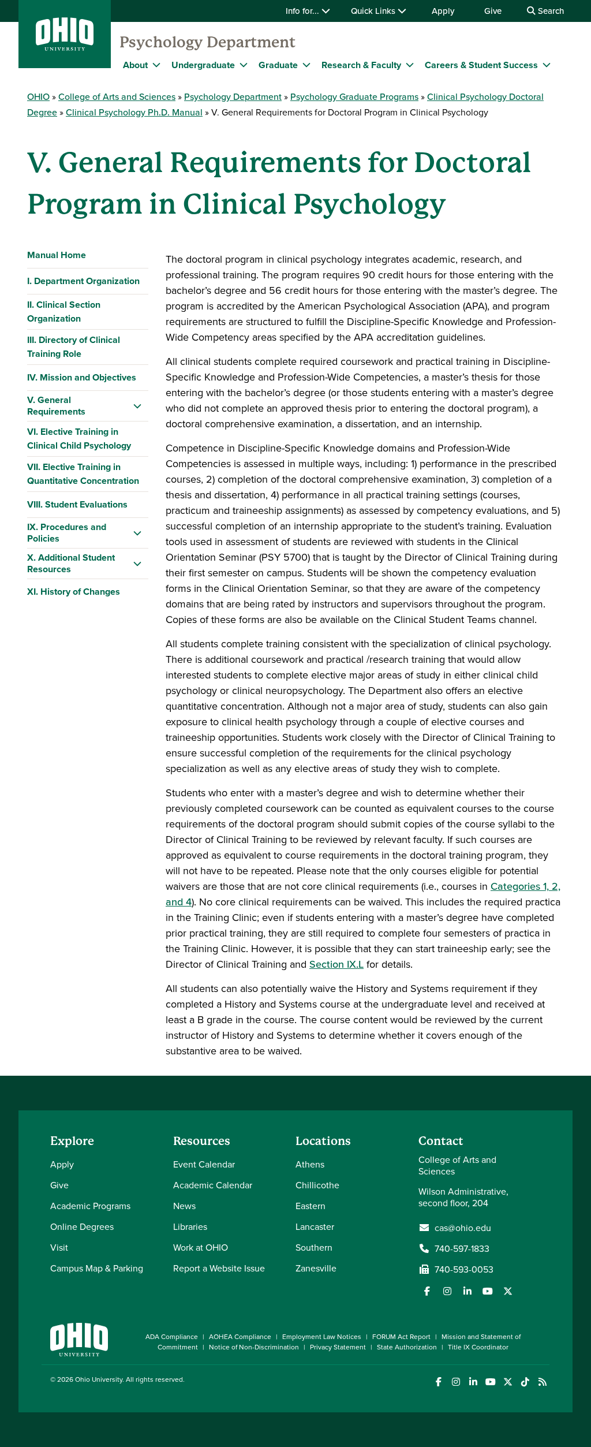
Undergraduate (203, 65)
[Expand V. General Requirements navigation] (137, 406)
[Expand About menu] (156, 64)
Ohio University (98, 1379)
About (135, 65)
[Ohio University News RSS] (542, 1382)
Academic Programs (90, 1205)
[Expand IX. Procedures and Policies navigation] (137, 533)
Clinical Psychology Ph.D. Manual (134, 112)
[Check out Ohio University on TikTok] (525, 1382)
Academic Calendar (212, 1185)
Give (493, 11)
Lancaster (315, 1226)
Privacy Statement (338, 1347)
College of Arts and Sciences (116, 96)
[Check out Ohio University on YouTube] (490, 1382)
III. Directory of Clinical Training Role (73, 346)
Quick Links (374, 11)
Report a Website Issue (219, 1268)
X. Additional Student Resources (71, 563)
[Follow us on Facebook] (427, 1291)
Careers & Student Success (481, 65)
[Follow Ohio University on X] (507, 1382)
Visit (59, 1247)
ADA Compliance (171, 1336)
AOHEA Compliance (240, 1336)
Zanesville (316, 1268)
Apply (443, 11)
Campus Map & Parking (96, 1268)
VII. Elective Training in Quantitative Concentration (83, 473)
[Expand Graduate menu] (306, 64)
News (184, 1205)
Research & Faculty (361, 65)
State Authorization (407, 1347)
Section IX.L (336, 964)
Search (550, 11)
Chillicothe (317, 1185)
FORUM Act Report (401, 1336)
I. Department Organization (83, 281)
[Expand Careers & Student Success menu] (546, 64)
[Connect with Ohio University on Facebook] (438, 1382)
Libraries (190, 1226)
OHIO (38, 96)
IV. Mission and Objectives (81, 377)
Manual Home (56, 255)
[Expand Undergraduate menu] (243, 64)
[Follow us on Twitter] (508, 1291)
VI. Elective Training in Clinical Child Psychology (79, 438)
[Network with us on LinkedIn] (467, 1291)
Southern (314, 1247)
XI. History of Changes (73, 591)
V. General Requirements (56, 405)
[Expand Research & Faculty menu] (409, 64)
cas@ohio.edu (463, 1227)
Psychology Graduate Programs (354, 96)
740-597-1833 (462, 1248)
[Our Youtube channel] (487, 1291)
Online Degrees (82, 1226)
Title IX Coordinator (478, 1347)
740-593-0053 (464, 1269)
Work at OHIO (200, 1247)
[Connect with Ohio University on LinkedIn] (473, 1382)
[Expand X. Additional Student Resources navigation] (137, 563)
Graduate (278, 65)
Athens (310, 1164)
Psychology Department (207, 42)
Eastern (311, 1205)
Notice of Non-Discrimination (254, 1347)
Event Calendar (204, 1164)
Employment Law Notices (321, 1336)
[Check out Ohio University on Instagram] (455, 1382)
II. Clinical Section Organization (63, 311)
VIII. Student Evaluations (77, 504)
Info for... (303, 11)
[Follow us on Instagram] (447, 1291)
